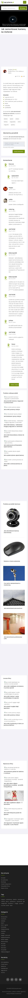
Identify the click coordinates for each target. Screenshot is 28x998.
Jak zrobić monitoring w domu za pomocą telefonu (13, 724)
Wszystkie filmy (5, 886)
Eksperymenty (5, 929)
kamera (5, 118)
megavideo (4, 903)
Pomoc (3, 972)
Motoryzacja (4, 941)
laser (11, 905)
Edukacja (3, 927)
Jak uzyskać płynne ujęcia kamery (14, 455)
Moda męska (4, 939)
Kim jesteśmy (5, 962)
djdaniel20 (15, 176)
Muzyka (3, 943)
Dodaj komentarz (18, 151)
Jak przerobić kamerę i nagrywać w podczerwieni (13, 401)
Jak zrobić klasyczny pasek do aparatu (12, 813)
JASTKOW (12, 229)
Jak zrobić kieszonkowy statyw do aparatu (14, 435)
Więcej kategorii (5, 952)
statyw (17, 118)
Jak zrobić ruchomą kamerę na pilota (13, 464)
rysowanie (19, 901)
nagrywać (6, 124)
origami (3, 899)
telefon (15, 899)
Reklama (3, 966)
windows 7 (11, 903)
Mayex (11, 187)
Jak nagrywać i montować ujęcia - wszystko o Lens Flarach (14, 823)
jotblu (11, 199)
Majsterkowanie (5, 937)
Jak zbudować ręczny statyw (12, 416)
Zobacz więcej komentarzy (15, 384)
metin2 (3, 901)
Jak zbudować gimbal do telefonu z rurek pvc (14, 772)
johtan (11, 320)
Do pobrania (4, 880)
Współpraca (4, 968)
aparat (11, 118)
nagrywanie (12, 121)
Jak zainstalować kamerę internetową (11, 531)
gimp (7, 901)
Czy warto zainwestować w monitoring (12, 584)
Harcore (11, 164)
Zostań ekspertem (6, 884)
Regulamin (4, 970)
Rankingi (3, 882)
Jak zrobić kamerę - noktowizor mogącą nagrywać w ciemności (13, 425)
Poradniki (3, 949)
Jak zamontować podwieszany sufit (13, 637)
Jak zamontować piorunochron (13, 608)
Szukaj (23, 8)
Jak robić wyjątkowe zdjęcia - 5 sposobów (13, 803)
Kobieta (3, 921)
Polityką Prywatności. (16, 993)
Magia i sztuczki (5, 935)
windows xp (21, 899)
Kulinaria (3, 919)
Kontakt (3, 878)
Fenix (13, 344)
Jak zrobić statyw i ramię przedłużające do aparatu (11, 697)
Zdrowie (3, 945)
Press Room (4, 964)
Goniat (15, 69)
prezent (21, 903)
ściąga (16, 903)
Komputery (4, 916)
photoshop (9, 899)
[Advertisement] (14, 50)
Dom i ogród (4, 925)
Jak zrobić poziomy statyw (12, 409)
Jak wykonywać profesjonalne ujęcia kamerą (13, 445)
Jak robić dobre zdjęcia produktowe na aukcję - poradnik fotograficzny (13, 785)
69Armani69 (13, 253)
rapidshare (13, 901)
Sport (2, 923)
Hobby (3, 933)
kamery (5, 121)
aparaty (13, 124)
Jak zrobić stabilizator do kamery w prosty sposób (13, 687)
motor (19, 121)
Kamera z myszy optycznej (12, 561)
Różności (3, 947)
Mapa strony (4, 888)
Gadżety (3, 931)
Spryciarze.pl (17, 988)
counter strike (5, 905)
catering (11, 209)
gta (24, 901)
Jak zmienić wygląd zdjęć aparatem (11, 707)
